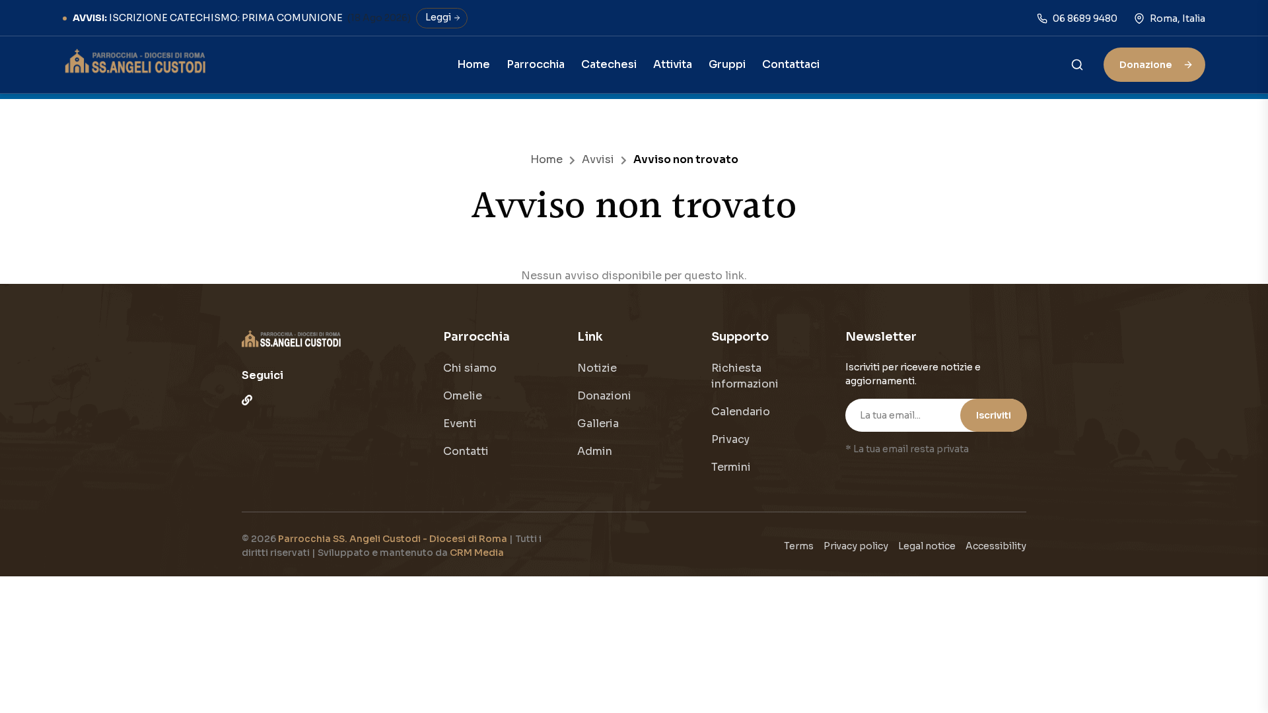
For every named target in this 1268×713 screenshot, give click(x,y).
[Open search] (1077, 63)
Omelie (462, 396)
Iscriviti (993, 415)
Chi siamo (470, 368)
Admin (594, 451)
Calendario (740, 412)
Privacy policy (856, 546)
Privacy (730, 439)
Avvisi (598, 159)
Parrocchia (536, 64)
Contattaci (791, 64)
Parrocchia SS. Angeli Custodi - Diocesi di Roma (393, 539)
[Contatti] (247, 400)
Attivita (672, 64)
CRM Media (477, 553)
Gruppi (727, 64)
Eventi (460, 423)
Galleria (598, 423)
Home (473, 64)
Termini (731, 467)
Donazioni (604, 396)
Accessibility (996, 546)
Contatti (466, 451)
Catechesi (609, 64)
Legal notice (927, 546)
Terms (799, 546)
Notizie (597, 368)
